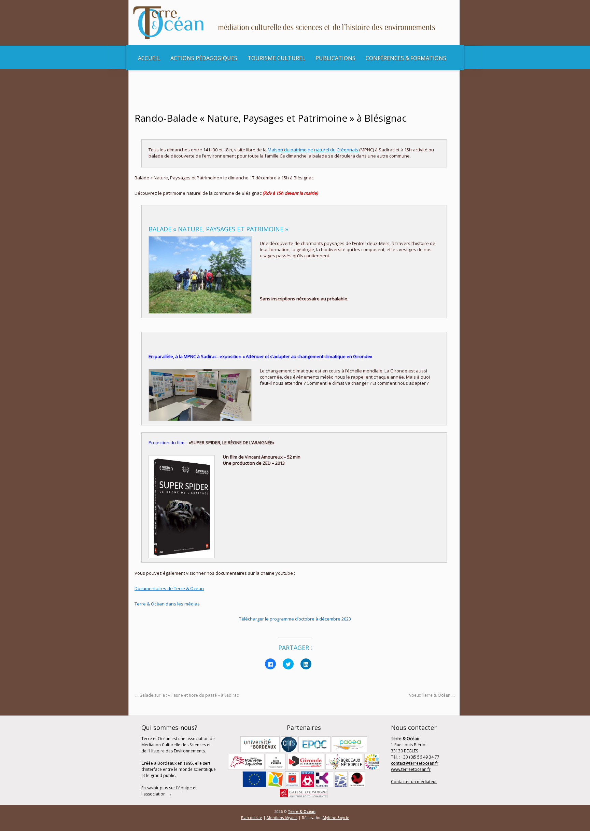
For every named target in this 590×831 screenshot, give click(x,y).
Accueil (149, 58)
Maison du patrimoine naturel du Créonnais (313, 150)
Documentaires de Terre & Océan (169, 588)
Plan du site (251, 817)
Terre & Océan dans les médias (167, 604)
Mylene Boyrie (336, 817)
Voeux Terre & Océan (432, 695)
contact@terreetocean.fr (414, 763)
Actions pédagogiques (203, 58)
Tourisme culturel (276, 58)
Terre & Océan (301, 811)
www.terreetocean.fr (411, 769)
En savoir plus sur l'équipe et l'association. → (169, 791)
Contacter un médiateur (414, 782)
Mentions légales (282, 817)
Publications (335, 58)
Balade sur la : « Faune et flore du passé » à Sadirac (187, 695)
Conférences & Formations (406, 58)
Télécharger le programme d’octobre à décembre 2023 (295, 619)
